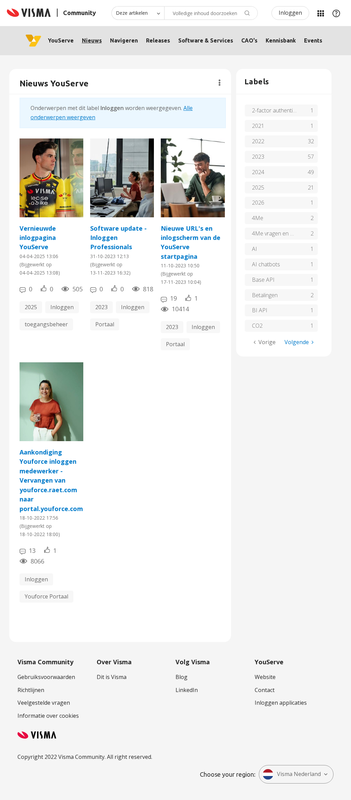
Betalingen (265, 295)
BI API (259, 310)
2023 (101, 307)
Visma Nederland (299, 774)
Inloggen (290, 12)
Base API (263, 279)
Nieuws (92, 40)
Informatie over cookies (48, 715)
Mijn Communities (320, 13)
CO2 (257, 325)
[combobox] (211, 13)
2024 (258, 172)
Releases (158, 40)
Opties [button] (219, 82)
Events (313, 40)
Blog (181, 677)
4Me (257, 218)
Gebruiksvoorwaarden (46, 677)
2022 (258, 141)
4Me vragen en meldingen (283, 233)
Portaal (104, 324)
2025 (31, 307)
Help (336, 13)
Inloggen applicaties (281, 702)
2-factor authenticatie (278, 110)
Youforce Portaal (46, 596)
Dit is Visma (111, 677)
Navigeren (124, 40)
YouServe (61, 40)
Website (265, 677)
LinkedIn (187, 690)
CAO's (249, 40)
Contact (265, 690)
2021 (258, 126)
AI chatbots (266, 264)
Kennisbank (281, 40)
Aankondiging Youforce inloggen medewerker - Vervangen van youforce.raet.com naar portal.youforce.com (51, 480)
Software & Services (205, 40)
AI (254, 249)
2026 (258, 202)
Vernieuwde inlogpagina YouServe (38, 237)
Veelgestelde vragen (43, 702)
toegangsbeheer (46, 324)
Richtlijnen (30, 690)
